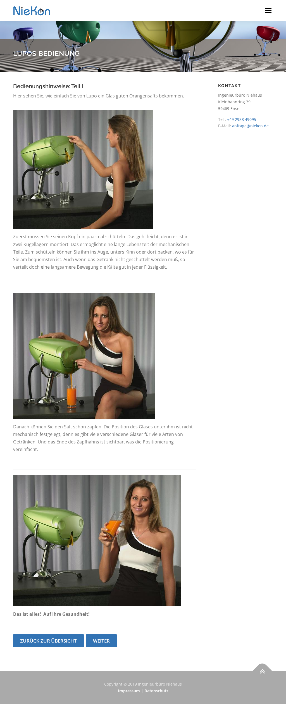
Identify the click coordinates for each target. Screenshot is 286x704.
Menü (268, 10)
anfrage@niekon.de (250, 125)
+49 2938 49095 (241, 119)
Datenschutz (156, 690)
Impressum (129, 690)
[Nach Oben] (262, 671)
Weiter (101, 641)
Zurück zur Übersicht (48, 641)
